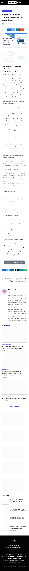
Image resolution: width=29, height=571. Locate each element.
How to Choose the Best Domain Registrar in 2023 (7, 280)
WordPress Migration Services (13, 554)
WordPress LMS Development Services (13, 560)
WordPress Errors (7, 10)
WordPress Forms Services (13, 547)
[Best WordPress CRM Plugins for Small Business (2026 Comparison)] (5, 501)
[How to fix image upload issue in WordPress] (14, 387)
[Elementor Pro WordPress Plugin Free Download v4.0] (5, 519)
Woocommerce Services (13, 552)
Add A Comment (14, 406)
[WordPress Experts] (14, 2)
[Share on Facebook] (9, 29)
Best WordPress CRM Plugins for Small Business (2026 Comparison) (18, 501)
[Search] (27, 2)
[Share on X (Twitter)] (13, 29)
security (11, 243)
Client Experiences (14, 545)
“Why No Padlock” (20, 227)
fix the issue (22, 165)
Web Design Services (14, 562)
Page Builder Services (14, 549)
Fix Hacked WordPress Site (14, 558)
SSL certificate (9, 195)
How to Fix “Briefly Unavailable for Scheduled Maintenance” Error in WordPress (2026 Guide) (11, 373)
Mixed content (6, 219)
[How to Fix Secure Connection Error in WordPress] (14, 40)
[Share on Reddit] (22, 29)
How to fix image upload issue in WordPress (14, 398)
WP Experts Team (11, 23)
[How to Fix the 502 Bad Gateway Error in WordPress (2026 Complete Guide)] (14, 335)
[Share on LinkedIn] (18, 29)
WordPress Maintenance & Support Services (14, 556)
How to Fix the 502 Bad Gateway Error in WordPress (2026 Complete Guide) (18, 526)
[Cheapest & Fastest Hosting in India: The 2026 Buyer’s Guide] (5, 511)
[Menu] (2, 2)
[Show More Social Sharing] (25, 29)
